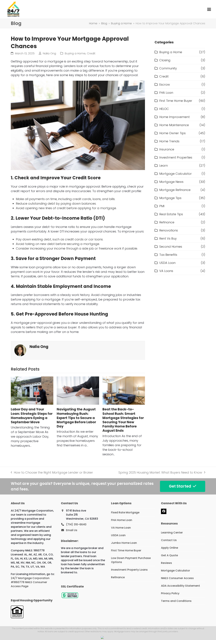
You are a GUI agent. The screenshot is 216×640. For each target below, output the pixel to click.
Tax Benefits (168, 255)
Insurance (166, 149)
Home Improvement (174, 117)
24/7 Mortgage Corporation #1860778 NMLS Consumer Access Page (30, 582)
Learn (163, 165)
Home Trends (169, 141)
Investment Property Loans (129, 570)
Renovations (168, 230)
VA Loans (166, 271)
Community (168, 68)
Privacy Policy (170, 593)
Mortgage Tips (170, 198)
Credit (91, 53)
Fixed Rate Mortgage (125, 512)
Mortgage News (171, 182)
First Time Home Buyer (175, 101)
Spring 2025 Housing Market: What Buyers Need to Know (160, 472)
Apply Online (169, 548)
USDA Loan (167, 263)
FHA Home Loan (121, 520)
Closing (164, 60)
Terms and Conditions (176, 601)
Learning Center (172, 532)
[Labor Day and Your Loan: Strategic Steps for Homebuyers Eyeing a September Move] (32, 390)
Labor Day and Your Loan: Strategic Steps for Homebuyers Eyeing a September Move (31, 415)
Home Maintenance (174, 125)
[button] (209, 9)
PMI (161, 206)
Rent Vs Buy (168, 238)
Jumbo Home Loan (124, 543)
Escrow (164, 84)
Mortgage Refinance (175, 190)
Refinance (166, 222)
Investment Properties (175, 157)
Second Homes (170, 246)
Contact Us (169, 540)
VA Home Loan (121, 528)
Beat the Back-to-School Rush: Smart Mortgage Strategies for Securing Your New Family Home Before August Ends (123, 420)
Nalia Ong (49, 53)
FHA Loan (166, 92)
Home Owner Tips (172, 133)
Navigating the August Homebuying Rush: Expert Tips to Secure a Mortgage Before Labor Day (76, 418)
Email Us (71, 530)
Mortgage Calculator (175, 174)
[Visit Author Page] (20, 350)
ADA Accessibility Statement (180, 586)
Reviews (166, 563)
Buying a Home (75, 53)
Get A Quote (169, 555)
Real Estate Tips (171, 214)
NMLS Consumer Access (177, 578)
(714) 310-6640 (76, 524)
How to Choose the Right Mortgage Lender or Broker (52, 472)
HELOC (164, 109)
